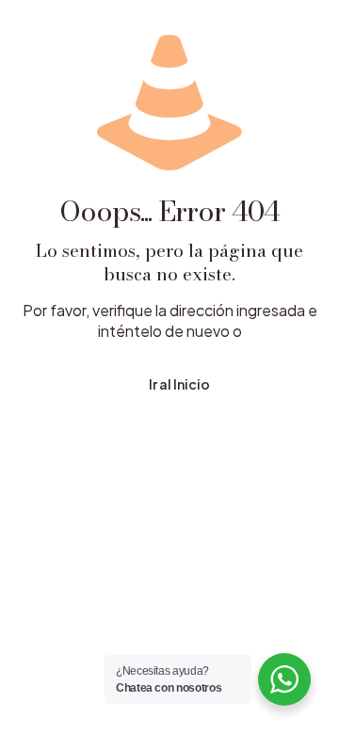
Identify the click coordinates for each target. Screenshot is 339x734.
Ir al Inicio (179, 383)
